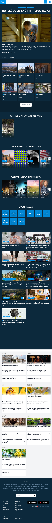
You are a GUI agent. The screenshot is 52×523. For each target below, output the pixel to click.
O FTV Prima (5, 501)
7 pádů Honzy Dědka (35, 486)
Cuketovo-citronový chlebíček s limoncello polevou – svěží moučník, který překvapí (38, 396)
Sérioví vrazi (31, 163)
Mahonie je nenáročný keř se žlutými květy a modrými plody (11, 458)
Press (16, 503)
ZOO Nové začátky (18, 486)
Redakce (16, 515)
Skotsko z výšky (6, 132)
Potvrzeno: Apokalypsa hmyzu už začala (11, 395)
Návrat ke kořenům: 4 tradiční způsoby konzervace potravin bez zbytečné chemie (38, 409)
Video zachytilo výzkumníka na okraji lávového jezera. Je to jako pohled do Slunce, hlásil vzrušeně (13, 409)
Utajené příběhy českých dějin (6, 193)
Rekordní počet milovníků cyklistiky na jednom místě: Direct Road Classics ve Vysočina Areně (37, 247)
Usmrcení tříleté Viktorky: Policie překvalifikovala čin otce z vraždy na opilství (12, 377)
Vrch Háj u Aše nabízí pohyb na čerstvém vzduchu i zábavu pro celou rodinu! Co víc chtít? (14, 303)
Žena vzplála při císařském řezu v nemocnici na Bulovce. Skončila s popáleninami (12, 364)
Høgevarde (40, 75)
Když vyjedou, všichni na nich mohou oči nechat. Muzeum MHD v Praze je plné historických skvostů (38, 265)
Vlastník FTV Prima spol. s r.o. (7, 516)
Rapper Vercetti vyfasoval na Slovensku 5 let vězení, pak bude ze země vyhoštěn (38, 434)
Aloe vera (24, 488)
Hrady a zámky (6, 163)
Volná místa (5, 503)
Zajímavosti (21, 221)
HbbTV (4, 507)
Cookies (4, 513)
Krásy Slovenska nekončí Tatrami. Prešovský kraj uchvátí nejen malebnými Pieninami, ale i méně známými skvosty (37, 284)
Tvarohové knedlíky (17, 490)
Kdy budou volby (9, 486)
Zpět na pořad (26, 105)
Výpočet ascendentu (44, 488)
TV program (31, 484)
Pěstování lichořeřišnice (33, 488)
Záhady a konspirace (5, 221)
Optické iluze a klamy (20, 163)
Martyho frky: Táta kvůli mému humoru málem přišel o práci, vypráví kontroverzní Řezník (38, 427)
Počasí (46, 484)
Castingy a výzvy (18, 505)
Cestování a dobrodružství (5, 214)
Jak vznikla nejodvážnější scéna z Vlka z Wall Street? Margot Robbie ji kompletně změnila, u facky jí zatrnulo (13, 441)
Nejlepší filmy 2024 (15, 484)
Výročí (13, 221)
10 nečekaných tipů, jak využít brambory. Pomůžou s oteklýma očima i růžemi (13, 465)
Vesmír (46, 213)
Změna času (37, 484)
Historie (13, 213)
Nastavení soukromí (18, 518)
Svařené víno (6, 488)
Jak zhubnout (7, 484)
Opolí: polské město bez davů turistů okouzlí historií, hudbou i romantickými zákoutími (12, 284)
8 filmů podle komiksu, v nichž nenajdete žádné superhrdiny (12, 434)
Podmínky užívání (6, 509)
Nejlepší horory (24, 484)
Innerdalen (23, 94)
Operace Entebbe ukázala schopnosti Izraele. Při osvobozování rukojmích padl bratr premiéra (12, 402)
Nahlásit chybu (6, 518)
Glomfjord (40, 94)
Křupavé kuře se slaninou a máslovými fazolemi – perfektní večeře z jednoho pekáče (38, 402)
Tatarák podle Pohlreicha (15, 488)
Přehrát (5, 130)
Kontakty (16, 507)
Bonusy (12, 57)
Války (30, 213)
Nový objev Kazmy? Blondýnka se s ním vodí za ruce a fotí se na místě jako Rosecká (38, 440)
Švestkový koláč (35, 490)
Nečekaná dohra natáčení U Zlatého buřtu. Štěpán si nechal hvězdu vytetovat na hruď (38, 377)
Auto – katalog (26, 486)
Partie (42, 484)
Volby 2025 (43, 486)
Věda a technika (38, 214)
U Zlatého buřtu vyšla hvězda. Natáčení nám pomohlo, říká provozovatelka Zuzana (36, 371)
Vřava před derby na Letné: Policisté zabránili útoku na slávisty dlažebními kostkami (13, 371)
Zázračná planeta (32, 192)
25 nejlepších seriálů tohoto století (9, 426)
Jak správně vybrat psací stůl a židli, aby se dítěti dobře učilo (12, 471)
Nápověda (16, 513)
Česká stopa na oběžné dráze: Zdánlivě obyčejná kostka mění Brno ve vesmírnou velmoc (13, 322)
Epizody (4, 57)
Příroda (21, 213)
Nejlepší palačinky (27, 490)
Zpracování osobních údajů (19, 510)
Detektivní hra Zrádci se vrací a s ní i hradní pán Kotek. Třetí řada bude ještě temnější (37, 364)
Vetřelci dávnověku (20, 192)
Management (17, 501)
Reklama (4, 505)
